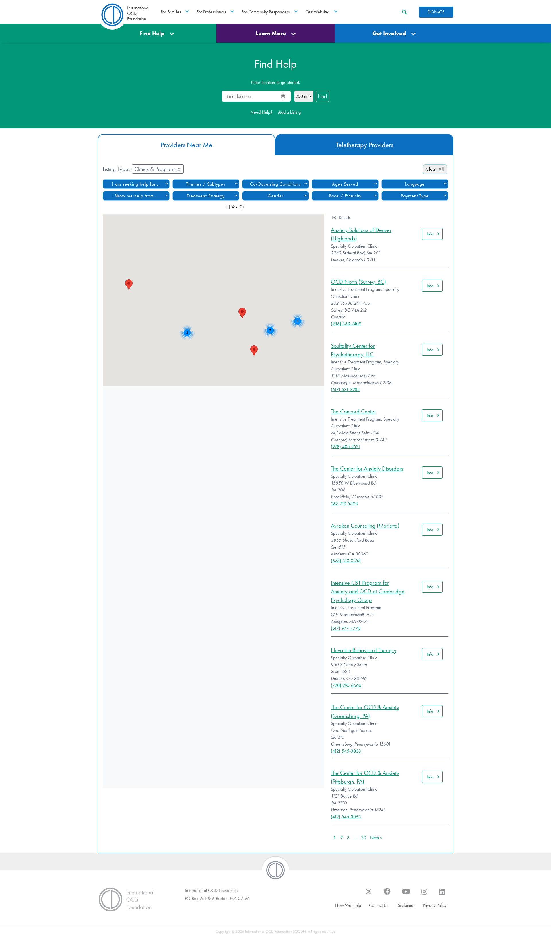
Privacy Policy (435, 905)
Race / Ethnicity (345, 196)
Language (415, 184)
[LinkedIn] (442, 894)
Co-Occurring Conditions (275, 184)
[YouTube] (406, 894)
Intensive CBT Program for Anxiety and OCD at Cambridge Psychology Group (368, 591)
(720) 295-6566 (346, 685)
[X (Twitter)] (368, 894)
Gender (276, 196)
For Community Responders (266, 12)
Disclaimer (405, 905)
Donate (436, 12)
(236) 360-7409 (346, 323)
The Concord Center (353, 411)
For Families (171, 12)
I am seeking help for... (136, 184)
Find (322, 96)
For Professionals (211, 12)
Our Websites (317, 12)
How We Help (348, 905)
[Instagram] (424, 894)
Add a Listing (289, 112)
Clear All (435, 169)
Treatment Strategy (206, 196)
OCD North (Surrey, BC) (358, 281)
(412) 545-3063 (346, 751)
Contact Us (378, 905)
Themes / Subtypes (205, 184)
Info (430, 233)
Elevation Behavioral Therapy (363, 650)
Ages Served (345, 184)
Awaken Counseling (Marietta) (365, 525)
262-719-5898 (344, 503)
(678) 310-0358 (346, 560)
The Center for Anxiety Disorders (367, 468)
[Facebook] (387, 894)
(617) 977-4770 (345, 628)
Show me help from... (136, 196)
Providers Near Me (186, 145)
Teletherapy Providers (364, 145)
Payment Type (415, 196)
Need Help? (261, 112)
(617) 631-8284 (345, 389)
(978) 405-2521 (345, 446)
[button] (129, 284)
